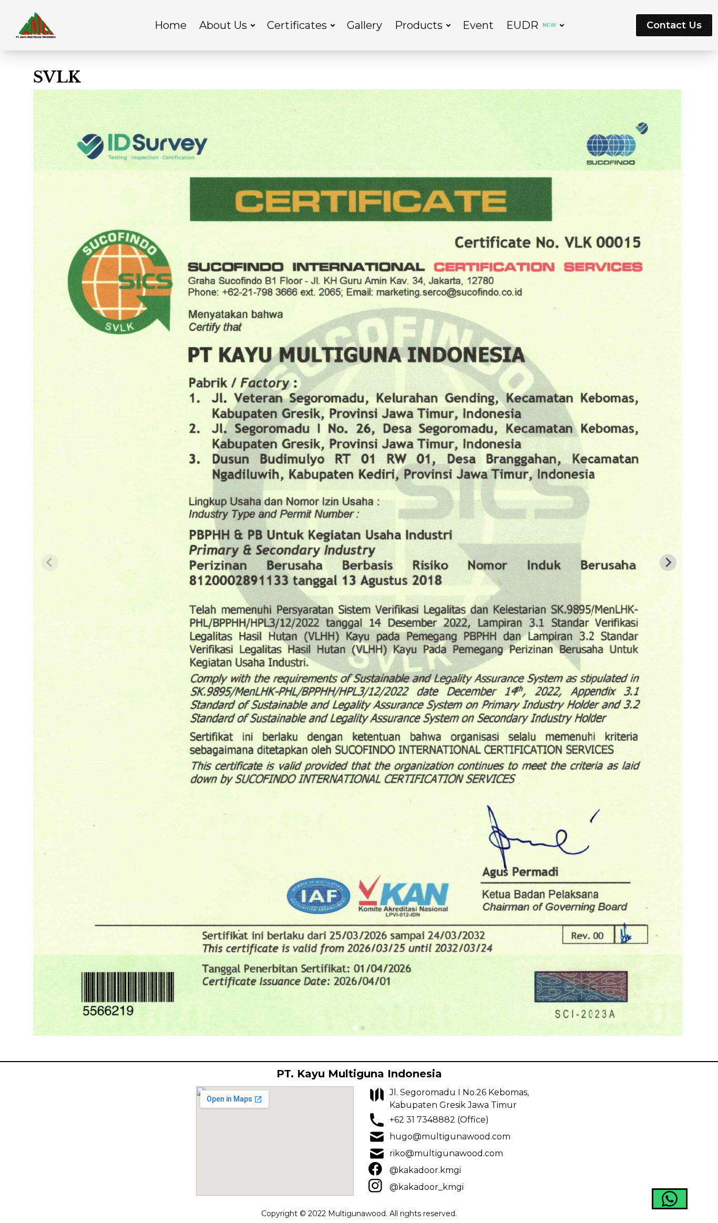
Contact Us (674, 25)
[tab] (355, 1028)
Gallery (364, 25)
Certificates (297, 25)
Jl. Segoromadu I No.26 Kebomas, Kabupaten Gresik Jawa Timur (459, 1098)
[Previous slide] (50, 562)
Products (419, 25)
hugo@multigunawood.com (449, 1137)
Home (171, 25)
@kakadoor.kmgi (425, 1170)
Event (478, 25)
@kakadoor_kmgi (426, 1187)
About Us (223, 25)
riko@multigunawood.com (446, 1153)
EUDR (531, 25)
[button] (670, 1198)
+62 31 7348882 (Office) (439, 1120)
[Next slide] (668, 562)
